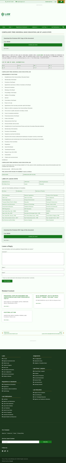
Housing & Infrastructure (51, 202)
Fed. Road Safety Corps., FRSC (31, 215)
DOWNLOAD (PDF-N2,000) (30, 174)
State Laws (4, 197)
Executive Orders (50, 208)
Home (4, 27)
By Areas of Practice (40, 191)
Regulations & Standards (21, 27)
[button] (63, 27)
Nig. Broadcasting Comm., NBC (31, 217)
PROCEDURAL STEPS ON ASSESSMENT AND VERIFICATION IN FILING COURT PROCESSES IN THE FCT (17, 297)
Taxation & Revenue (28, 206)
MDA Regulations (6, 208)
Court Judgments (50, 197)
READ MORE (5, 174)
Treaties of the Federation (52, 195)
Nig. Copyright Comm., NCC (52, 217)
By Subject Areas (6, 184)
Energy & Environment (29, 199)
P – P (35, 67)
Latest (26, 184)
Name (3, 267)
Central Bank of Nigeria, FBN (52, 215)
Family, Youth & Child (51, 204)
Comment (4, 251)
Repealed (42, 184)
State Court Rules (28, 197)
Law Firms (44, 27)
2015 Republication (44, 181)
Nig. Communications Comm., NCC (10, 217)
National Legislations (29, 195)
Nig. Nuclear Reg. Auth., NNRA (9, 211)
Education (26, 202)
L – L (19, 67)
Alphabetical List (6, 181)
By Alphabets (19, 191)
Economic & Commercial (51, 206)
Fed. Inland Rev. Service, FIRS (9, 215)
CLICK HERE (40, 55)
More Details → (7, 48)
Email (3, 272)
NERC (47, 213)
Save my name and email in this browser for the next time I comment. (18, 277)
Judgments (34, 27)
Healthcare (48, 199)
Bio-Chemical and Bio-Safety (8, 220)
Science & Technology (29, 204)
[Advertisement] (42, 15)
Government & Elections (7, 206)
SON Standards (27, 208)
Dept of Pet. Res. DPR (7, 213)
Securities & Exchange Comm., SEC (32, 213)
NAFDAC (26, 211)
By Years (4, 191)
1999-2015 (27, 181)
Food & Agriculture (6, 199)
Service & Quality (28, 220)
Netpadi (11, 461)
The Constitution (6, 195)
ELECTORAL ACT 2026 (10, 312)
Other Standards (50, 220)
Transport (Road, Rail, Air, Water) (9, 202)
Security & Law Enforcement (8, 204)
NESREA (48, 211)
